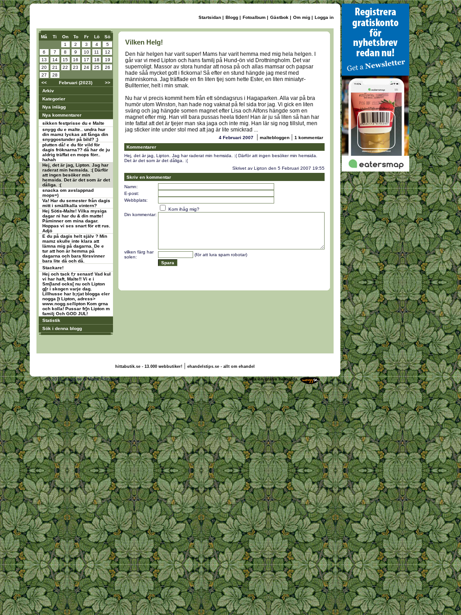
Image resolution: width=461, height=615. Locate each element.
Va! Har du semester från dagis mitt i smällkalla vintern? (76, 203)
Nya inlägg (54, 106)
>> (107, 82)
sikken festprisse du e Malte (73, 123)
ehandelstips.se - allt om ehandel (221, 366)
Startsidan (210, 17)
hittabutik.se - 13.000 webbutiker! (148, 366)
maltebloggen (274, 137)
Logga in (324, 17)
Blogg (232, 17)
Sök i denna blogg (62, 328)
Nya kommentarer (61, 115)
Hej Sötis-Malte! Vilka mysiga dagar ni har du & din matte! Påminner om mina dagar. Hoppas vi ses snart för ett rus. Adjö (76, 220)
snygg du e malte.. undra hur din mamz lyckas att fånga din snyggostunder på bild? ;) (75, 134)
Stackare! (52, 267)
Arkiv (48, 90)
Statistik (51, 320)
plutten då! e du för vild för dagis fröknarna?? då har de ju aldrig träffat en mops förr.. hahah (76, 152)
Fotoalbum (254, 17)
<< (44, 82)
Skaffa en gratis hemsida (270, 378)
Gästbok (279, 17)
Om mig (301, 17)
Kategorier (53, 98)
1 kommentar (308, 137)
